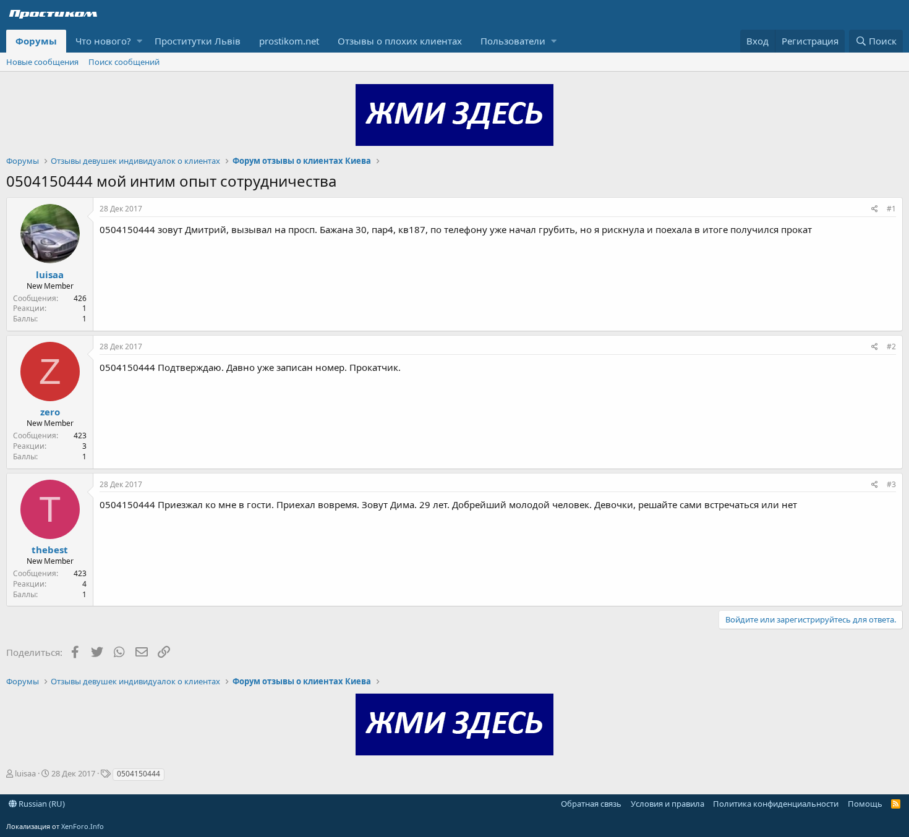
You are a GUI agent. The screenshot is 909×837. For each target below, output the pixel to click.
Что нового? (103, 41)
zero (50, 412)
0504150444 (138, 773)
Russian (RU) (41, 803)
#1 (891, 208)
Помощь (865, 803)
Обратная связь (591, 803)
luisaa (50, 274)
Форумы (36, 41)
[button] (139, 41)
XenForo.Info (82, 826)
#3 (891, 484)
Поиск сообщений (124, 61)
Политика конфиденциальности (776, 803)
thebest (50, 549)
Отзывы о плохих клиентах (400, 41)
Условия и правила (667, 803)
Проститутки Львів (198, 41)
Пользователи (512, 41)
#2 (891, 346)
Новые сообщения (42, 61)
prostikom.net (289, 41)
